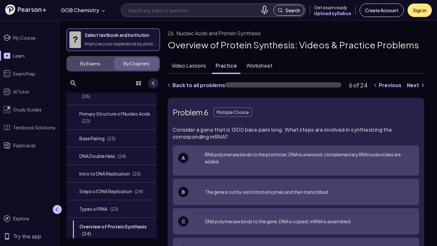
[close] (307, 225)
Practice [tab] (226, 65)
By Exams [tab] (90, 63)
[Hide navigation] (57, 209)
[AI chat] (411, 225)
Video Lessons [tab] (188, 65)
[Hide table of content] (153, 83)
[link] (112, 92)
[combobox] (192, 10)
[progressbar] (283, 84)
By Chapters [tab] (136, 63)
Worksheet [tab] (259, 65)
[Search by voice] (264, 10)
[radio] (296, 160)
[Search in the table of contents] (73, 83)
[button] (25, 9)
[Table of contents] (138, 83)
